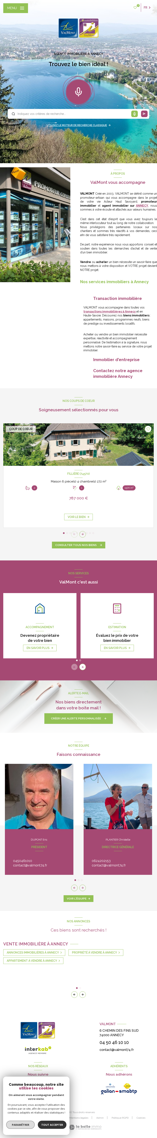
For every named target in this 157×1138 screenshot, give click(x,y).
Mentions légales (78, 1117)
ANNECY (142, 205)
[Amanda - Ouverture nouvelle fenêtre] (110, 1085)
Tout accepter (52, 1125)
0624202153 (101, 861)
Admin (100, 1117)
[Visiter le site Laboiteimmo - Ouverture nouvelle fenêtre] (85, 1127)
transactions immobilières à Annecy (109, 311)
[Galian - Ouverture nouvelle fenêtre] (119, 1091)
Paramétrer (20, 1125)
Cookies (141, 1118)
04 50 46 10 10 (114, 1042)
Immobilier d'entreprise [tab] (116, 359)
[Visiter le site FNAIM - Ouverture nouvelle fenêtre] (127, 1086)
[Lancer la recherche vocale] (78, 91)
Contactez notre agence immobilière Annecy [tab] (117, 373)
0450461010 (22, 861)
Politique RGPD (120, 1117)
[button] (82, 534)
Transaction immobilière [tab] (117, 298)
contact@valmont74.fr (30, 865)
